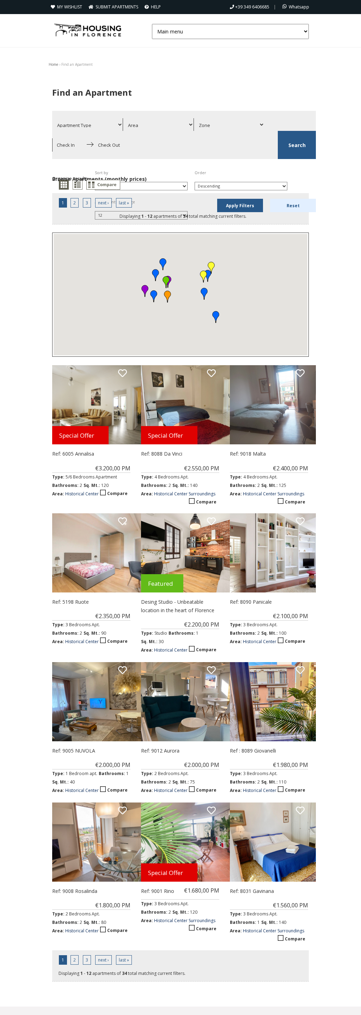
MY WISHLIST (70, 7)
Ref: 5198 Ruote (70, 601)
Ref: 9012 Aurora (160, 750)
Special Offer (76, 435)
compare (103, 185)
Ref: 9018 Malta (248, 453)
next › (103, 203)
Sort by (101, 172)
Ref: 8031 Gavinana (252, 891)
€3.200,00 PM (112, 468)
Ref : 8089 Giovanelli (253, 750)
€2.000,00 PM (112, 765)
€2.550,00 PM (201, 468)
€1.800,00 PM (112, 905)
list (77, 185)
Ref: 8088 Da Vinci (161, 453)
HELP (156, 7)
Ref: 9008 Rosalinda (74, 891)
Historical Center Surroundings (184, 494)
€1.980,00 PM (290, 765)
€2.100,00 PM (290, 616)
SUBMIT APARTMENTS (117, 7)
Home (53, 64)
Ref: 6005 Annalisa (73, 453)
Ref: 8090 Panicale (251, 601)
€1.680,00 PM (201, 890)
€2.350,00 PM (112, 616)
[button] (167, 296)
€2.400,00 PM (290, 468)
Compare (117, 493)
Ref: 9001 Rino (157, 891)
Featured (160, 583)
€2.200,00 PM (201, 624)
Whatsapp (299, 7)
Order (200, 172)
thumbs (64, 185)
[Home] (87, 30)
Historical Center (82, 494)
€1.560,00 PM (290, 905)
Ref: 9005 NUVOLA (73, 750)
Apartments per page (115, 201)
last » (124, 203)
